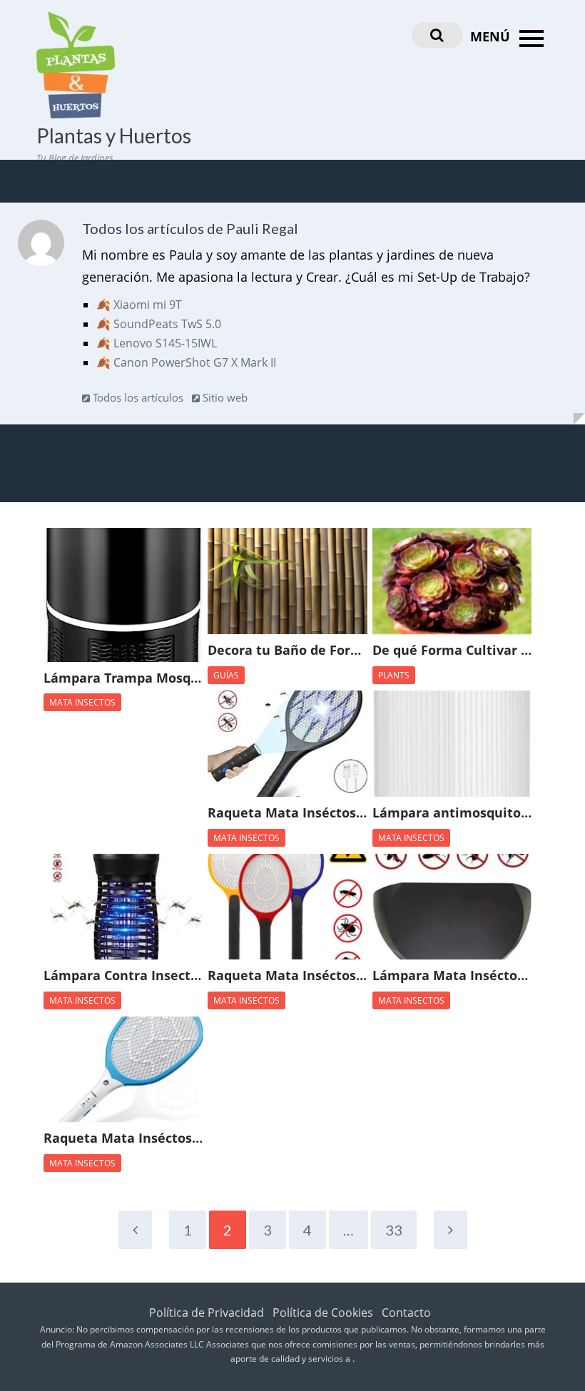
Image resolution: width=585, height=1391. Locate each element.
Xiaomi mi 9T (147, 304)
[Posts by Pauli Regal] (41, 246)
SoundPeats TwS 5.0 (167, 324)
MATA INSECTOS (82, 702)
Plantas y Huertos (113, 135)
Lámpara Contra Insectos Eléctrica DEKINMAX (123, 976)
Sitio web (224, 397)
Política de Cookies (323, 1312)
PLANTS (394, 675)
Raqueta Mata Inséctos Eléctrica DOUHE (287, 813)
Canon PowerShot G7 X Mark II (194, 362)
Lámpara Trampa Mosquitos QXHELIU (123, 678)
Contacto (406, 1312)
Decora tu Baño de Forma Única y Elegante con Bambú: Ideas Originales (287, 650)
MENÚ (492, 36)
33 (393, 1229)
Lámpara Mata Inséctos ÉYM (451, 976)
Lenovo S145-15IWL (165, 343)
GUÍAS (226, 675)
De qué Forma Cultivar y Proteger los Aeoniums (451, 650)
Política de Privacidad (206, 1312)
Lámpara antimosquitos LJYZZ (451, 813)
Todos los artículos (136, 397)
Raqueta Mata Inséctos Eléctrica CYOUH (123, 1138)
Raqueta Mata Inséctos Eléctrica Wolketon (287, 976)
